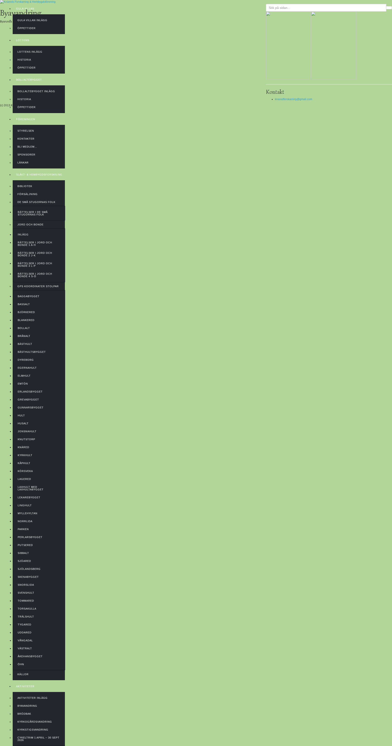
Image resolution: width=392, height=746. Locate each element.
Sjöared (24, 561)
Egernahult (27, 367)
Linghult (25, 505)
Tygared (24, 624)
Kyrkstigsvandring (32, 729)
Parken (23, 529)
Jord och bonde (30, 224)
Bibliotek (24, 186)
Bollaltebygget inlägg (36, 91)
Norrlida (25, 521)
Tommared (26, 600)
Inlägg (23, 234)
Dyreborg (26, 359)
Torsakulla (27, 608)
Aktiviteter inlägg (32, 698)
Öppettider (26, 28)
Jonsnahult (27, 431)
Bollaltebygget (29, 79)
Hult (21, 415)
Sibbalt (23, 553)
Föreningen (25, 119)
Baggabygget (28, 296)
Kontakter (25, 138)
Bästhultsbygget (32, 352)
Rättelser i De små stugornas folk (33, 213)
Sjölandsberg (29, 569)
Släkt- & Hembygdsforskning (39, 174)
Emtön (23, 383)
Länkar (23, 162)
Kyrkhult (25, 455)
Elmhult (24, 375)
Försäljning (27, 194)
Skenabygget (28, 577)
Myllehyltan (27, 513)
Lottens (22, 40)
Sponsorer (26, 154)
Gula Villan (25, 8)
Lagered (24, 479)
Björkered (26, 312)
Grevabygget (28, 399)
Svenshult (26, 592)
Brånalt (24, 336)
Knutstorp (26, 439)
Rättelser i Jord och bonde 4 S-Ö (35, 275)
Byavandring (27, 705)
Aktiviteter (25, 686)
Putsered (25, 545)
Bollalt (24, 328)
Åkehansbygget (30, 656)
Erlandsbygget (30, 391)
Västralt (25, 648)
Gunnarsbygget (31, 407)
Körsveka (25, 471)
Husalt (23, 423)
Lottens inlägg (29, 51)
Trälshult (26, 616)
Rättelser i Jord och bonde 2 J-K (35, 254)
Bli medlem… (27, 146)
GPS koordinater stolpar (38, 286)
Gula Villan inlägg (32, 20)
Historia (24, 59)
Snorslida (26, 584)
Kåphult (24, 463)
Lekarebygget (29, 497)
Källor (23, 674)
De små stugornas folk (36, 202)
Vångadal (25, 640)
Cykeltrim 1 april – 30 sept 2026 (38, 738)
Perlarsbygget (30, 537)
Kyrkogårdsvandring (34, 721)
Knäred (23, 447)
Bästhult (25, 344)
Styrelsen (25, 130)
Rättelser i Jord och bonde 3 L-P (35, 264)
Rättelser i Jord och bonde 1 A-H (35, 243)
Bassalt (24, 304)
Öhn (21, 664)
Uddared (25, 632)
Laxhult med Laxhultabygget (31, 488)
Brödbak (24, 713)
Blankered (26, 320)
